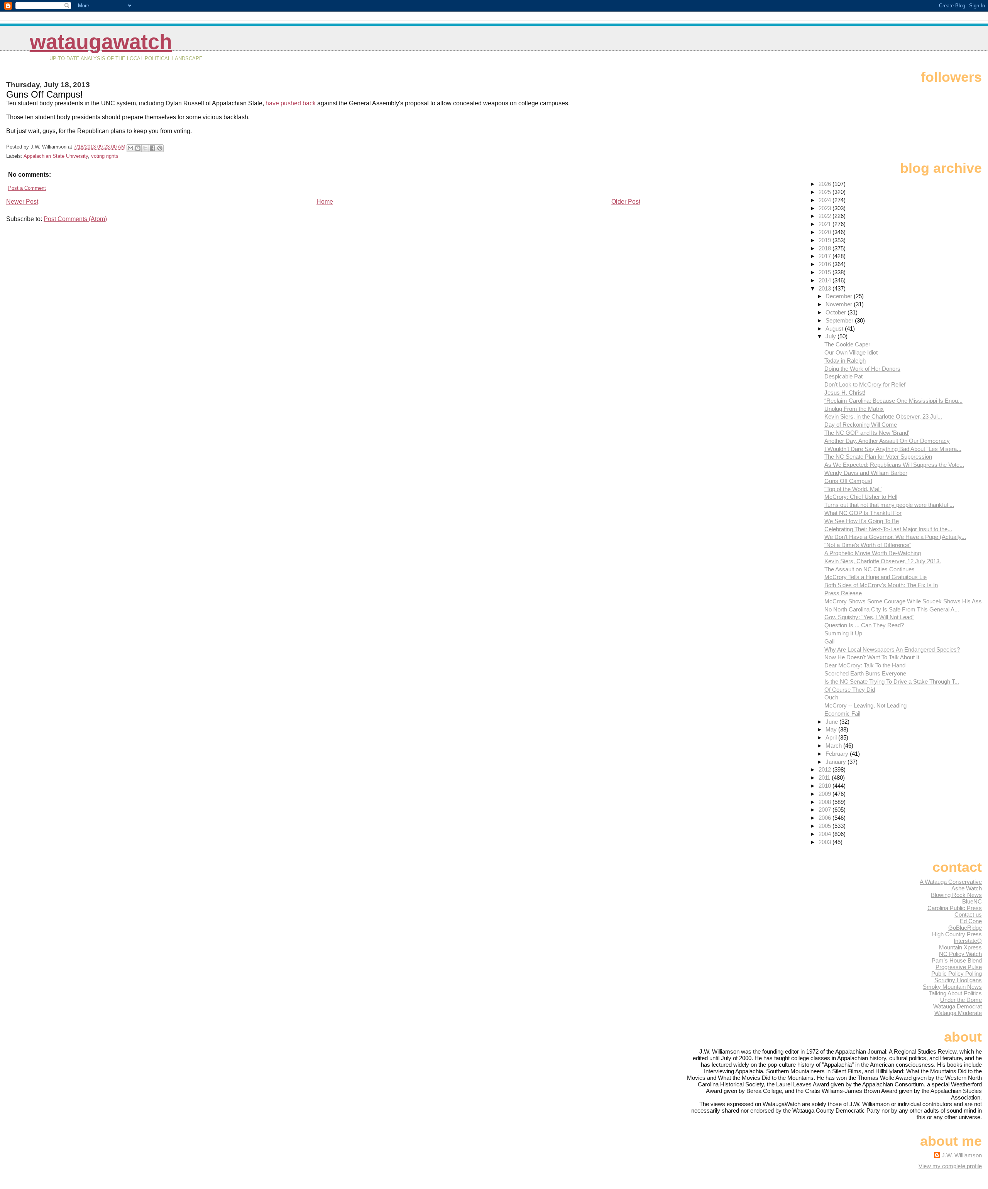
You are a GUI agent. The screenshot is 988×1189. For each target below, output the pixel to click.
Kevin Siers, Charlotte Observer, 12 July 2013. (882, 561)
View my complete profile (950, 1166)
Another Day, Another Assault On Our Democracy (887, 440)
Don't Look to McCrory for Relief (864, 384)
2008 (825, 802)
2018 (825, 248)
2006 (825, 817)
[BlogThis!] (138, 148)
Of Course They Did (849, 689)
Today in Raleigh (845, 360)
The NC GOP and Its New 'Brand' (866, 432)
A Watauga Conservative (951, 881)
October (837, 312)
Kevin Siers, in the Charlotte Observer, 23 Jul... (883, 416)
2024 (825, 200)
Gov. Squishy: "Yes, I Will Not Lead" (869, 617)
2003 (825, 842)
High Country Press (957, 934)
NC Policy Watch (960, 954)
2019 (825, 240)
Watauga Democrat (957, 1006)
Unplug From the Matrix (854, 408)
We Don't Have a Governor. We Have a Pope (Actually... (895, 537)
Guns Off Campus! (848, 481)
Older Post (625, 201)
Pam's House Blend (957, 960)
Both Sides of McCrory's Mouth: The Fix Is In (881, 585)
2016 (825, 264)
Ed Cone (971, 921)
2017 (825, 256)
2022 (825, 216)
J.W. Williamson (962, 1155)
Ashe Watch (966, 888)
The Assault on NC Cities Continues (869, 569)
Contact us (968, 914)
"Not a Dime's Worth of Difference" (867, 545)
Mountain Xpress (960, 947)
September (840, 320)
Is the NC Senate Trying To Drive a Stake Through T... (891, 681)
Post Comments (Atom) (75, 219)
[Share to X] (145, 148)
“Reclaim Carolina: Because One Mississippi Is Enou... (893, 400)
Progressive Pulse (959, 967)
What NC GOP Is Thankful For (863, 513)
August (835, 328)
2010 (825, 785)
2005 (825, 826)
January (837, 761)
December (840, 296)
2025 (825, 192)
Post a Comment (27, 188)
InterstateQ (968, 940)
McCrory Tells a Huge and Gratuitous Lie (875, 577)
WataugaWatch (101, 42)
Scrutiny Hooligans (958, 980)
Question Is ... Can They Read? (864, 625)
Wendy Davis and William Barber (865, 473)
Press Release (843, 593)
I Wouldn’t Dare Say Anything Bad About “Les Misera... (892, 449)
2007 (825, 809)
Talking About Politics (955, 993)
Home (324, 201)
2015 (825, 272)
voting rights (104, 156)
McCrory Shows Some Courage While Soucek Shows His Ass (903, 601)
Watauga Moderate (958, 1013)
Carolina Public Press (954, 908)
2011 (825, 777)
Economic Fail (842, 713)
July (831, 336)
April (832, 737)
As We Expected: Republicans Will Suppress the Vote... (894, 464)
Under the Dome (961, 999)
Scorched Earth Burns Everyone (865, 673)
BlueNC (972, 901)
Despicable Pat (843, 376)
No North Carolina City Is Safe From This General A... (891, 609)
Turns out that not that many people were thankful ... (889, 505)
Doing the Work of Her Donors (862, 368)
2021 (825, 224)
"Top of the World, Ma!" (852, 489)
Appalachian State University (56, 156)
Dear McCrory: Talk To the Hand (864, 665)
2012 (825, 769)
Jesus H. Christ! (844, 392)
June (832, 721)
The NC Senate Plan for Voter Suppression (878, 456)
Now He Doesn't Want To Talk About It (871, 657)
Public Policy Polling (956, 973)
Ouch (831, 697)
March (834, 745)
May (832, 729)
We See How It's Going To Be (861, 521)
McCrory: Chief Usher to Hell (860, 496)
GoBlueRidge (965, 927)
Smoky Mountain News (952, 986)
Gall (829, 641)
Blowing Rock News (956, 895)
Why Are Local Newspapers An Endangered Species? (892, 649)
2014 (825, 280)
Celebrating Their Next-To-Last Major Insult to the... (888, 529)
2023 (825, 208)
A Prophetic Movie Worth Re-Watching (872, 553)
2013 (825, 288)
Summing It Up (843, 633)
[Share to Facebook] (152, 148)
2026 (825, 184)
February (838, 753)
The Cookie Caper (847, 344)
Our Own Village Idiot (851, 352)
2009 (825, 793)
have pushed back (291, 103)
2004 (825, 834)
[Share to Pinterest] (160, 148)
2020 (825, 232)
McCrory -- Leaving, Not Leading (865, 705)
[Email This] (130, 148)
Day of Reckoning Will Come (860, 424)
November (840, 304)
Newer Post (22, 201)
